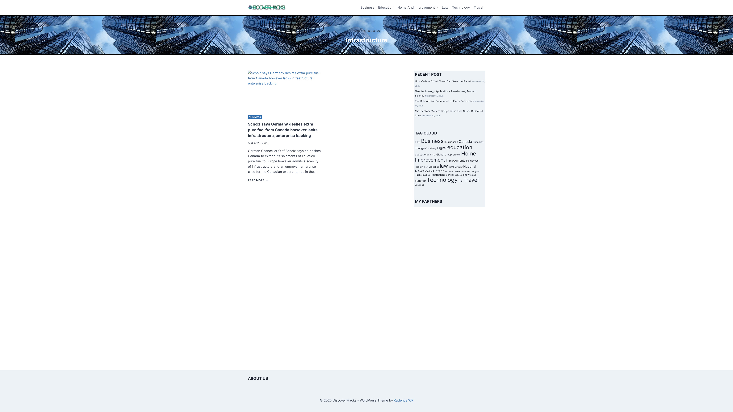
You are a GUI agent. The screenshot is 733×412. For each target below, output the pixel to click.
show (466, 174)
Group (448, 154)
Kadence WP (403, 400)
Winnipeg (419, 185)
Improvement (430, 160)
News (420, 171)
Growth (456, 154)
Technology (461, 7)
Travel (478, 7)
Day (434, 148)
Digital (441, 148)
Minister (459, 167)
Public (418, 175)
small (473, 175)
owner (457, 171)
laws (451, 166)
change (420, 148)
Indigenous (472, 160)
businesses (451, 141)
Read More (258, 180)
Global (440, 154)
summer (420, 181)
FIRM (433, 154)
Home (356, 30)
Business (367, 7)
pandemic (466, 171)
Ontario (438, 171)
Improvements (455, 160)
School (450, 174)
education (459, 147)
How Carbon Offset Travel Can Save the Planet (443, 81)
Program (476, 171)
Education (385, 7)
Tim (460, 180)
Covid (428, 148)
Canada (465, 141)
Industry (419, 167)
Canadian (478, 142)
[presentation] (284, 91)
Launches (434, 167)
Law (445, 7)
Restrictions (438, 174)
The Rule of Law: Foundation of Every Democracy (444, 101)
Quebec (426, 175)
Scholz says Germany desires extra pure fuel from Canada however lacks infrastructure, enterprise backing (282, 130)
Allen (417, 142)
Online (428, 171)
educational (422, 154)
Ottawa (449, 171)
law (444, 166)
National (469, 166)
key (426, 167)
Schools (458, 175)
